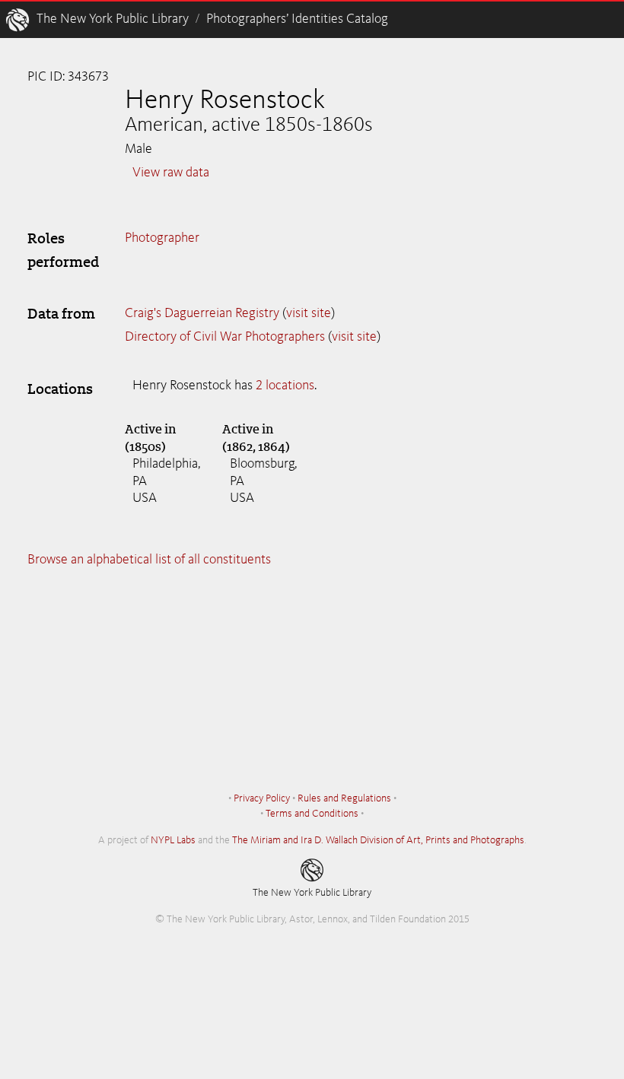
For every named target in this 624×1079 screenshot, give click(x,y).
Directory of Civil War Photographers (225, 337)
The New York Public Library (113, 19)
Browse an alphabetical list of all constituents (149, 559)
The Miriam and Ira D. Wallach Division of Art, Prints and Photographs (378, 840)
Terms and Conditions (312, 813)
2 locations (285, 385)
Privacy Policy (262, 798)
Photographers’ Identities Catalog (297, 19)
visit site (308, 313)
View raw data (170, 172)
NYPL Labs (173, 840)
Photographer (162, 238)
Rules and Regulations (344, 798)
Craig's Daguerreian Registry (202, 313)
